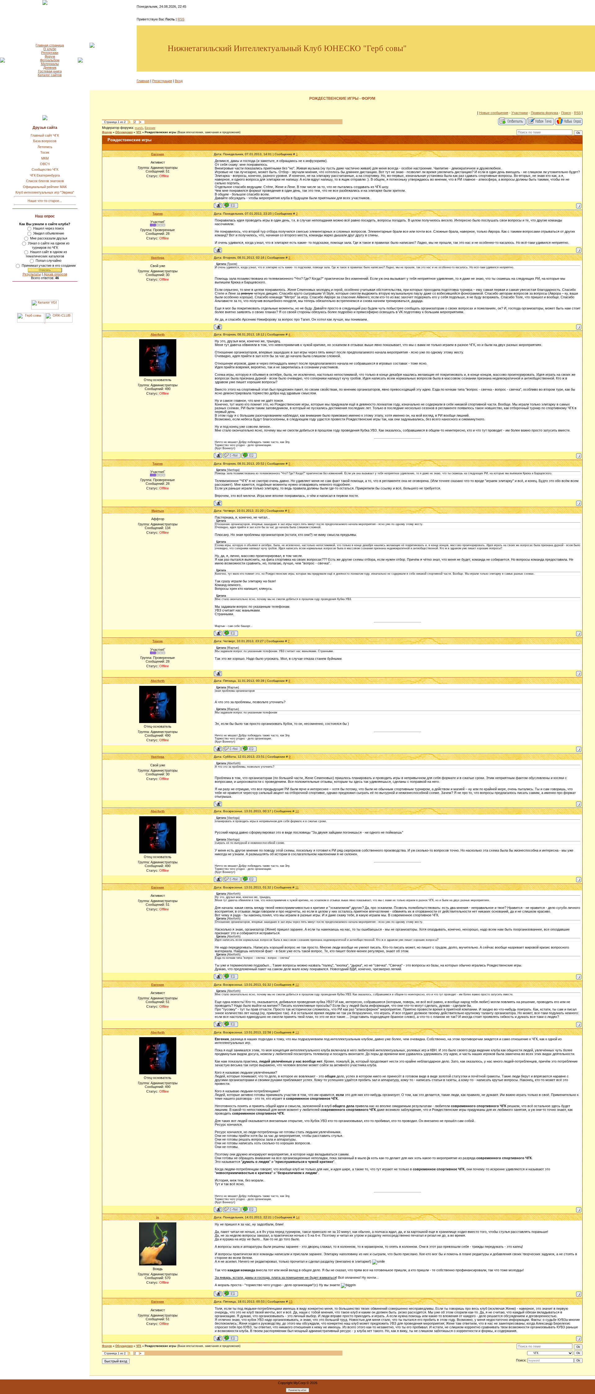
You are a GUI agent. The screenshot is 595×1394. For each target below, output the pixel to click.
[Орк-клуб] (59, 321)
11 (297, 887)
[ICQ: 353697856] (230, 633)
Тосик (44, 152)
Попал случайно (48, 260)
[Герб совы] (31, 321)
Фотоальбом (50, 60)
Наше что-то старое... (45, 201)
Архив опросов (55, 274)
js (157, 1217)
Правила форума (544, 113)
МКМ (45, 158)
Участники (519, 113)
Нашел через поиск (48, 228)
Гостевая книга (50, 71)
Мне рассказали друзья (48, 238)
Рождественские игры (160, 132)
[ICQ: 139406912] (230, 1293)
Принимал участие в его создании (49, 265)
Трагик (157, 213)
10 (297, 811)
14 (298, 1217)
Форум (50, 56)
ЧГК (138, 132)
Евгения (150, 127)
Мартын (158, 510)
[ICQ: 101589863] (230, 205)
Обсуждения (124, 132)
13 (297, 1032)
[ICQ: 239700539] (249, 455)
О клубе (49, 49)
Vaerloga (157, 257)
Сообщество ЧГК (45, 169)
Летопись (44, 147)
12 (297, 984)
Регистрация (162, 81)
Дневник (49, 67)
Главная (143, 81)
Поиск (566, 113)
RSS (181, 19)
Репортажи (49, 53)
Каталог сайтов (50, 75)
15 (291, 1301)
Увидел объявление (48, 233)
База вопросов (44, 141)
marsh (139, 127)
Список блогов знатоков (45, 181)
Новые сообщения (493, 113)
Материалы (50, 64)
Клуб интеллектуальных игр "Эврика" (44, 192)
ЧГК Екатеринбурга (45, 175)
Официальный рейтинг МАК (45, 187)
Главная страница (50, 45)
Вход (179, 81)
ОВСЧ (45, 164)
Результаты (32, 274)
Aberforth (158, 334)
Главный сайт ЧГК (45, 135)
